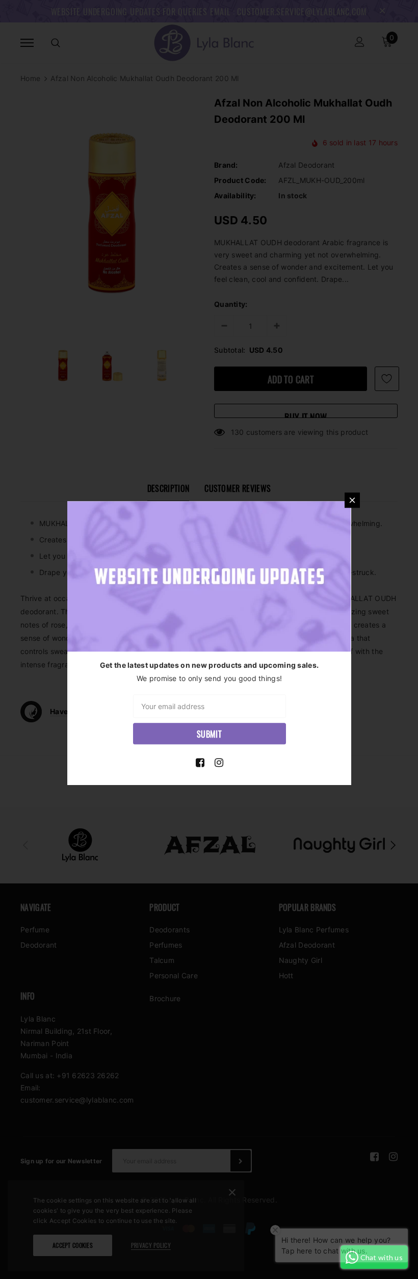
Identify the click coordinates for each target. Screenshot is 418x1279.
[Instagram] (219, 762)
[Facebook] (200, 762)
